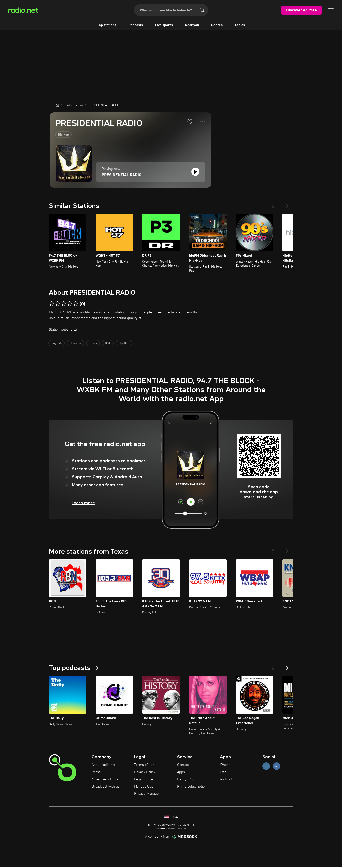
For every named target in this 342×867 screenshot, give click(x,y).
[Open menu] (331, 10)
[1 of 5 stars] (52, 304)
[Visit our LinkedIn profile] (266, 766)
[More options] (202, 122)
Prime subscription (192, 786)
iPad (223, 772)
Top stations (106, 25)
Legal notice (143, 779)
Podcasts (135, 25)
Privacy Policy (144, 772)
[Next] (287, 204)
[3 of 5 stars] (64, 304)
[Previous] (273, 204)
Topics (240, 25)
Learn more (83, 502)
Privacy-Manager (147, 793)
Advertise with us (105, 779)
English (56, 343)
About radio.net (103, 765)
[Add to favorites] (190, 122)
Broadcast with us (106, 786)
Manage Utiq (144, 786)
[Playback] (195, 172)
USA (108, 343)
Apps (181, 772)
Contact (183, 765)
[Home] (57, 105)
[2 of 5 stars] (58, 304)
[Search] (202, 10)
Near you (192, 25)
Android (226, 779)
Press (96, 772)
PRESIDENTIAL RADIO (121, 175)
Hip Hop (63, 134)
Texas (93, 343)
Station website (60, 329)
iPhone (225, 765)
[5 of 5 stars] (76, 304)
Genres (217, 25)
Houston (75, 343)
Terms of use (144, 765)
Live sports (164, 25)
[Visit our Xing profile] (277, 766)
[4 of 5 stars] (70, 304)
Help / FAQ (185, 779)
